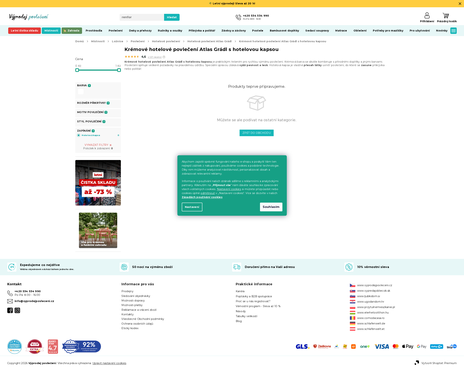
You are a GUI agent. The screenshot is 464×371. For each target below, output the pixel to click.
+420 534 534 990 (28, 291)
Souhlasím (271, 207)
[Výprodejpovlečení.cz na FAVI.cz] (35, 346)
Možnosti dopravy (133, 300)
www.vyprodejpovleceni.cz (374, 285)
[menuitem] (24, 30)
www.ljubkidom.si (368, 296)
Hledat (172, 17)
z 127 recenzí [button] (155, 57)
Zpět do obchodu (256, 133)
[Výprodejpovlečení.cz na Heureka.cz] (14, 346)
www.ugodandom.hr (370, 301)
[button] (164, 57)
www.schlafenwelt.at (371, 329)
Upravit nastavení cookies (109, 363)
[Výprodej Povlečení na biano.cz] (53, 346)
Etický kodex (129, 328)
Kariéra (240, 291)
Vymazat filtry (96, 145)
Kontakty (127, 314)
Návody (241, 311)
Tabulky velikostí (246, 316)
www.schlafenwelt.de (371, 323)
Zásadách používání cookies (202, 197)
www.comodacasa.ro (371, 318)
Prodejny (127, 291)
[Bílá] (80, 92)
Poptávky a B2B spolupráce (254, 296)
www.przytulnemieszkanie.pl (376, 307)
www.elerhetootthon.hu (373, 312)
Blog (239, 321)
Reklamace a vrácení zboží (138, 309)
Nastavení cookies (229, 189)
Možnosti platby (132, 305)
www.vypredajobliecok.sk (373, 290)
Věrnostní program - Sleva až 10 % (258, 306)
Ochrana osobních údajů (137, 323)
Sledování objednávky (135, 296)
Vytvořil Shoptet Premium (439, 363)
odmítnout (208, 193)
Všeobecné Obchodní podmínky (142, 319)
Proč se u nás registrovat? (253, 301)
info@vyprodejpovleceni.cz (34, 301)
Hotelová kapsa (100, 135)
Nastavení (192, 207)
